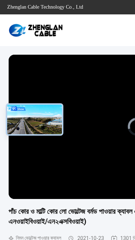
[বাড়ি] (36, 30)
